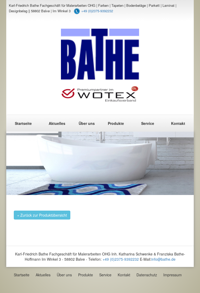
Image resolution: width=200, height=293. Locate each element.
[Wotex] (100, 94)
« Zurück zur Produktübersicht (42, 215)
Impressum (172, 274)
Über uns (87, 123)
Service (147, 123)
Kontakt (178, 123)
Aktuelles (57, 123)
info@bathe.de (163, 259)
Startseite (23, 123)
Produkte (116, 123)
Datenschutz (146, 274)
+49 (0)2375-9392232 (97, 10)
